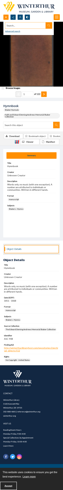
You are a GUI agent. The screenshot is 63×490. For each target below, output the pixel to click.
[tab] (31, 155)
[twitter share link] (12, 456)
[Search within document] (56, 125)
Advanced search (12, 31)
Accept (8, 485)
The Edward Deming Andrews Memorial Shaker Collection (31, 329)
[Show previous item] (18, 94)
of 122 (37, 94)
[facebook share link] (5, 456)
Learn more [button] (29, 476)
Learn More (8, 446)
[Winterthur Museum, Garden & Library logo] (29, 7)
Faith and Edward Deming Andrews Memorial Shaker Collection (27, 116)
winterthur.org (9, 416)
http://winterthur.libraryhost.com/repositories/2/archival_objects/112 (31, 349)
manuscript (14, 199)
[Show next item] (44, 94)
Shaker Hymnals (12, 110)
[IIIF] (17, 141)
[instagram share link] (19, 456)
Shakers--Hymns (16, 209)
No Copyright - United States (18, 360)
